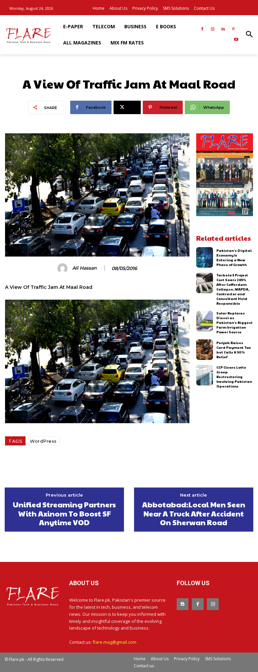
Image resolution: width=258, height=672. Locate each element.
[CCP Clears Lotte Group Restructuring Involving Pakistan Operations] (204, 375)
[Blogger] (182, 604)
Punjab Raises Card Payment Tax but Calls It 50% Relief (233, 349)
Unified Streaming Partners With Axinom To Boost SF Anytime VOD (64, 513)
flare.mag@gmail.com (114, 642)
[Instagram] (213, 29)
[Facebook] (202, 29)
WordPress (43, 441)
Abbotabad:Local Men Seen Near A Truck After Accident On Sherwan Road (193, 513)
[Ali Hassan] (63, 268)
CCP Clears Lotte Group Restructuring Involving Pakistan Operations (234, 377)
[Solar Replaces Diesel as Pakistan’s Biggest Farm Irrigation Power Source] (204, 321)
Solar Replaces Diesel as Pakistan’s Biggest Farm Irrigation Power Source (234, 322)
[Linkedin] (223, 29)
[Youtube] (236, 40)
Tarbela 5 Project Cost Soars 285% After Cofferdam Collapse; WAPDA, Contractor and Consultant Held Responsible (232, 289)
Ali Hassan (84, 268)
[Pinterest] (233, 29)
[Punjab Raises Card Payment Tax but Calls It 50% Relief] (204, 349)
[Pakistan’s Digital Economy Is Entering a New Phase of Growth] (204, 257)
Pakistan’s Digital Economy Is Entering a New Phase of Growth (234, 257)
